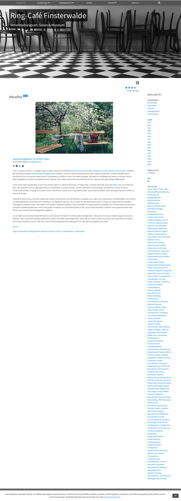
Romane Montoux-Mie (156, 417)
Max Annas (160, 372)
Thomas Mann (153, 456)
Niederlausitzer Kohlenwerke (158, 388)
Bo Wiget (159, 209)
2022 (149, 125)
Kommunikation (154, 343)
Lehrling (164, 355)
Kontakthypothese (155, 346)
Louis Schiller (153, 363)
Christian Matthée (154, 220)
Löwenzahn (162, 363)
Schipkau (166, 419)
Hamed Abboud (153, 287)
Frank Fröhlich (153, 276)
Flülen (150, 267)
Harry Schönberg (154, 296)
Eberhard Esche (153, 239)
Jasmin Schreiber (154, 318)
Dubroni (164, 234)
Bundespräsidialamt (155, 214)
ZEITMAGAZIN (165, 475)
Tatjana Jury (152, 453)
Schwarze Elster (164, 428)
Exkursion (165, 251)
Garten (58, 231)
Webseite (163, 467)
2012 (149, 153)
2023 (149, 122)
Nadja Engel (152, 383)
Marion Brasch (163, 369)
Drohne (157, 234)
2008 (149, 159)
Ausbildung (164, 192)
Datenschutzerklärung (111, 497)
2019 (149, 133)
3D (148, 189)
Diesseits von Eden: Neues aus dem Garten (110, 171)
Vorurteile (151, 464)
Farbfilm (166, 256)
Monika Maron (165, 377)
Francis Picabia (163, 273)
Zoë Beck (163, 478)
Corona (165, 220)
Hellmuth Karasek (154, 304)
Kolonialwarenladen (155, 341)
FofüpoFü (158, 270)
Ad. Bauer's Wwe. (157, 189)
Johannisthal (153, 327)
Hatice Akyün (153, 298)
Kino (155, 335)
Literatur (151, 108)
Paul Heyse (166, 397)
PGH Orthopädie (164, 400)
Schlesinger (152, 422)
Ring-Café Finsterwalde (48, 15)
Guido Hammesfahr (155, 284)
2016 (149, 142)
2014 (149, 147)
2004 (149, 161)
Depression (163, 228)
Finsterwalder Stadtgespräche (43, 173)
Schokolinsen (162, 422)
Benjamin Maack (154, 206)
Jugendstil (152, 332)
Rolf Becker (163, 414)
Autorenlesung (153, 194)
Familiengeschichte (155, 256)
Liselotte (159, 357)
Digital (164, 231)
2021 (149, 128)
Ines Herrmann (153, 312)
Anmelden (151, 173)
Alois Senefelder (153, 192)
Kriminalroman (153, 349)
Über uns (135, 3)
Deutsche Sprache (154, 231)
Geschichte (152, 105)
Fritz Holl (161, 279)
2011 (149, 156)
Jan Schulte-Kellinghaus (157, 315)
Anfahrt (89, 3)
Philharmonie (153, 402)
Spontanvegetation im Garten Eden (31, 158)
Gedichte (157, 282)
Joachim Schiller (154, 324)
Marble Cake (165, 366)
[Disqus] (74, 276)
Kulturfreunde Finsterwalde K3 (159, 352)
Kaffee (150, 335)
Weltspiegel (152, 470)
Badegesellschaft (154, 197)
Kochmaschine (153, 338)
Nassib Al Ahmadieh (155, 386)
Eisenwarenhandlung (156, 242)
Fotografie (167, 270)
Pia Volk (151, 408)
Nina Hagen (152, 391)
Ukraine (163, 461)
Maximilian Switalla (155, 374)
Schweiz (151, 431)
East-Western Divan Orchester (159, 237)
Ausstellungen (42, 3)
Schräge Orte (165, 425)
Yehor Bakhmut (153, 475)
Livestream (152, 360)
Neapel (166, 386)
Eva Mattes (162, 248)
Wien (159, 470)
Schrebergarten (68, 231)
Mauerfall (151, 372)
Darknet (151, 225)
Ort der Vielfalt (163, 391)
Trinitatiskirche (153, 461)
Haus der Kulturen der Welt (158, 301)
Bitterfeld (151, 209)
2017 (149, 139)
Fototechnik (152, 273)
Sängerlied (152, 433)
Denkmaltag (152, 102)
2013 (149, 150)
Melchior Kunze (153, 377)
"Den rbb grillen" (160, 225)
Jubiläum (164, 329)
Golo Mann (165, 282)
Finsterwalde (79, 231)
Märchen (151, 380)
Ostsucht (151, 394)
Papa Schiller (152, 397)
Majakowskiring (154, 366)
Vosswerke (160, 464)
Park (160, 397)
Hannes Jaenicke (154, 290)
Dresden (151, 234)
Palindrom (159, 394)
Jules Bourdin (161, 332)
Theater (161, 453)
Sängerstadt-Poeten (155, 436)
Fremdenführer (164, 276)
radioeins (164, 408)
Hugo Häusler (153, 310)
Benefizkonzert (153, 203)
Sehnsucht (159, 431)
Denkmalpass (153, 228)
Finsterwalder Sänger (156, 262)
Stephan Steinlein (154, 445)
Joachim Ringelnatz (155, 321)
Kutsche (151, 355)
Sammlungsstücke (155, 419)
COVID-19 (151, 223)
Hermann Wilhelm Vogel (157, 307)
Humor (161, 310)
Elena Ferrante (153, 245)
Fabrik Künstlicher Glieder (157, 254)
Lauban (157, 355)
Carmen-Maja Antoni (155, 217)
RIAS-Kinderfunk (157, 411)
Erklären (162, 245)
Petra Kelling (152, 400)
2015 (149, 145)
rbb (149, 411)
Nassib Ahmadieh (164, 383)
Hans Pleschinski (154, 293)
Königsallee (162, 335)
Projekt (157, 408)
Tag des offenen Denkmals (157, 450)
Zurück (15, 227)
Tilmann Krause (154, 459)
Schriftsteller (152, 428)
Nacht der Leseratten (163, 380)
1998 (149, 164)
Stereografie (152, 447)
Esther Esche (152, 248)
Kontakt (111, 3)
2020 (149, 131)
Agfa (166, 189)
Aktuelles (19, 3)
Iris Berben (164, 312)
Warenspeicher (153, 467)
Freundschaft (152, 279)
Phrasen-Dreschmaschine (157, 405)
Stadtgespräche (65, 3)
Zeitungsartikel (153, 478)
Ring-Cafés (117, 185)
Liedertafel (152, 357)
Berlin (163, 206)
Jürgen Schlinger (154, 329)
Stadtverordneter (154, 442)
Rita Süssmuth (153, 414)
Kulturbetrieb (165, 349)
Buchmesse (152, 211)
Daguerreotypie (161, 223)
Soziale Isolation (154, 439)
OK (175, 495)
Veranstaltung (153, 114)
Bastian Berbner (154, 200)
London (160, 360)
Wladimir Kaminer (78, 171)
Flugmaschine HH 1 (160, 267)
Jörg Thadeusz (164, 327)
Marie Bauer (152, 369)
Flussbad (151, 270)
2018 (149, 136)
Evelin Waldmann (154, 251)
